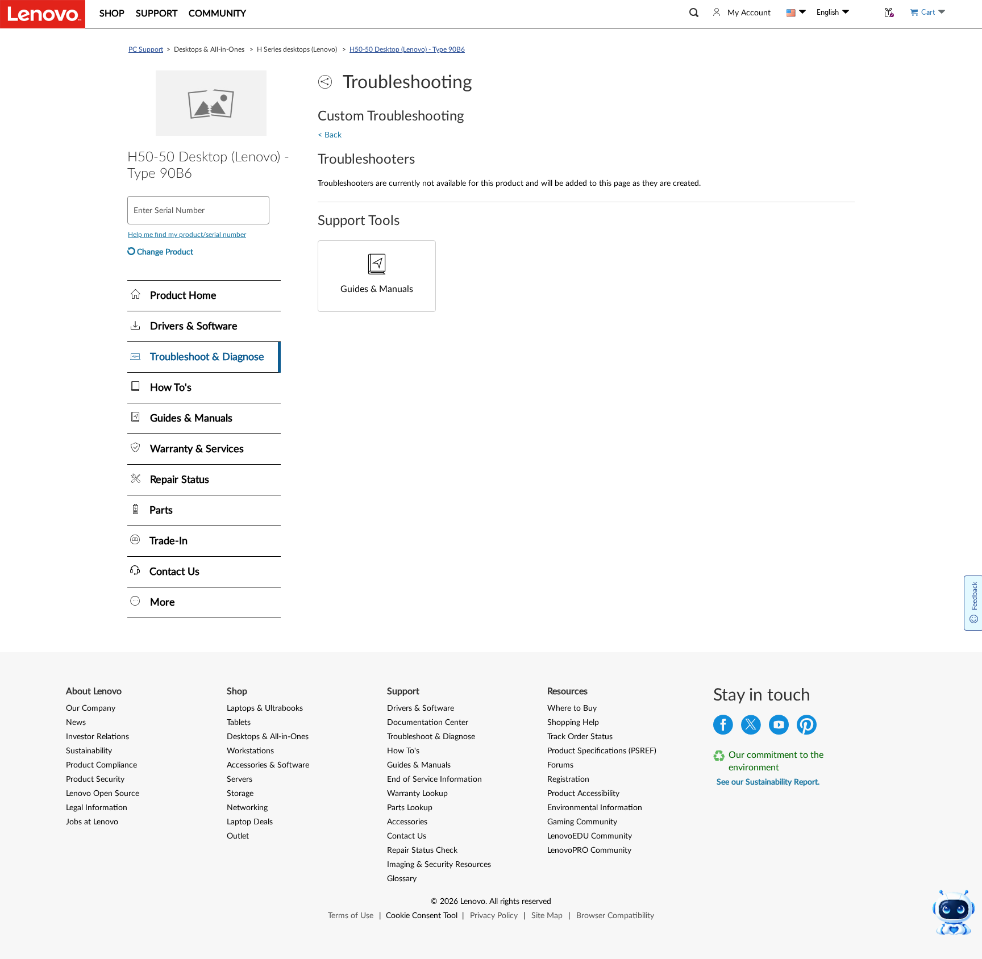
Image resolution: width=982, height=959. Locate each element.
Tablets (239, 723)
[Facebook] (723, 727)
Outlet (238, 836)
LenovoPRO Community (589, 850)
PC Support (145, 49)
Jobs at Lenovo (92, 822)
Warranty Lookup (417, 794)
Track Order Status (580, 737)
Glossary (402, 879)
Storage (240, 794)
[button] (693, 13)
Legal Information (96, 808)
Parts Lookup (409, 808)
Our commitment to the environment (776, 761)
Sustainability (89, 751)
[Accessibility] (863, 12)
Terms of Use (350, 916)
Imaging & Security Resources (439, 865)
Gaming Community (582, 822)
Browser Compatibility (615, 916)
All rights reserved (520, 902)
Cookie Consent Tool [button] (421, 916)
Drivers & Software (420, 708)
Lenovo (472, 902)
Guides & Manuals (419, 765)
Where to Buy (572, 708)
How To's (403, 751)
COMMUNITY (217, 13)
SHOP (111, 13)
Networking (247, 808)
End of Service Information (434, 779)
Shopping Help (573, 723)
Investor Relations (97, 737)
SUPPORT (156, 13)
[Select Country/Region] (796, 12)
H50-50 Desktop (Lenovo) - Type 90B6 (407, 49)
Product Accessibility (583, 794)
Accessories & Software (268, 765)
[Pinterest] (807, 727)
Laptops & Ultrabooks (265, 708)
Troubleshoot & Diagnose (431, 737)
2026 (449, 902)
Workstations (250, 751)
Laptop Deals (250, 822)
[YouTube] (779, 727)
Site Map (547, 916)
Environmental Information (594, 808)
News (76, 723)
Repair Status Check (422, 850)
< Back (330, 135)
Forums (560, 765)
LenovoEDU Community (589, 836)
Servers (239, 779)
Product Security (95, 779)
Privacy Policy (494, 916)
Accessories (407, 822)
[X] (751, 727)
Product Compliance (101, 765)
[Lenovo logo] (42, 14)
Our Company (90, 708)
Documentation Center (427, 723)
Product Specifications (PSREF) (601, 751)
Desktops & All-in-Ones (268, 737)
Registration (568, 779)
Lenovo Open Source (102, 794)
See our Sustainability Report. (768, 782)
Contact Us (406, 836)
